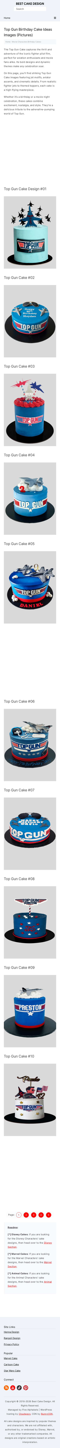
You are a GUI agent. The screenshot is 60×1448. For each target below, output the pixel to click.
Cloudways (25, 1414)
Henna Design (11, 1331)
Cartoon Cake (11, 1364)
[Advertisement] (30, 152)
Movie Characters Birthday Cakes (26, 42)
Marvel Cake (10, 1358)
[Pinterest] (25, 1389)
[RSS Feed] (6, 1389)
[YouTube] (12, 1389)
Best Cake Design (30, 3)
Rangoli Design (12, 1338)
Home (7, 42)
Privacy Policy (11, 1344)
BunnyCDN (47, 1414)
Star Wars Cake (12, 1370)
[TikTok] (19, 1389)
